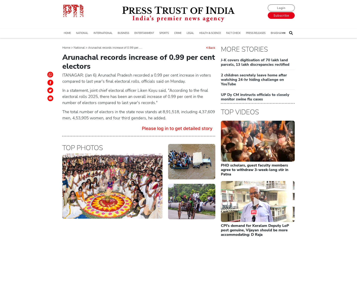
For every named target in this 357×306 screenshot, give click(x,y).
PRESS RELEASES (256, 33)
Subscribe (281, 15)
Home (66, 48)
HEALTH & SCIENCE (210, 33)
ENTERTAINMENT (144, 33)
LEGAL (190, 33)
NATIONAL (82, 33)
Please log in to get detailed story (177, 128)
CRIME (177, 33)
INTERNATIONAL (103, 33)
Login (281, 8)
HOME (67, 33)
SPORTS (164, 33)
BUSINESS (123, 33)
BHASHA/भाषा (278, 33)
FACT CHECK (233, 33)
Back (211, 48)
